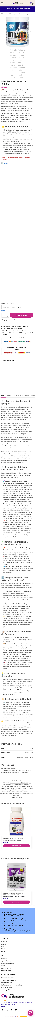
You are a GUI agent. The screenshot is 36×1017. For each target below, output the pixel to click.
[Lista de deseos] (29, 809)
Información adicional (22, 395)
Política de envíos (6, 982)
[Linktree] (7, 1010)
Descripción (10, 395)
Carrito (3, 966)
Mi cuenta (4, 958)
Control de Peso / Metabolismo (14, 14)
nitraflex (30, 790)
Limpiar (3, 310)
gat (8, 788)
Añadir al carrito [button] (16, 845)
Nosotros (4, 941)
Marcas (3, 944)
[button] (31, 3)
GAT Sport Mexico (21, 788)
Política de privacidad (7, 978)
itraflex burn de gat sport (20, 790)
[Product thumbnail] (6, 370)
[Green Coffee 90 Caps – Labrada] (16, 821)
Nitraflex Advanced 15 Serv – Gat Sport (14, 896)
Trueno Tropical (16, 307)
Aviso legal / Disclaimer (8, 990)
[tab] (3, 395)
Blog (2, 946)
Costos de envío (6, 970)
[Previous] (30, 360)
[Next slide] (30, 32)
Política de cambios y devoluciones (12, 985)
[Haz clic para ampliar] (17, 32)
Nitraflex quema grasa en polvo (19, 791)
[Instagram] (16, 1010)
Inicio (2, 14)
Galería (3, 395)
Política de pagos (6, 987)
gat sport (12, 788)
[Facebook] (11, 1010)
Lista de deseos (6, 968)
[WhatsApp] (2, 1010)
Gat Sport (19, 797)
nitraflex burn (6, 791)
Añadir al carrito (21, 315)
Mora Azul (6, 307)
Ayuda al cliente (6, 961)
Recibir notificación (16, 902)
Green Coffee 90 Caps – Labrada (12, 840)
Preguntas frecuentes (7, 963)
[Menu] (4, 3)
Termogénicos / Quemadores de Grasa (21, 786)
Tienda (3, 949)
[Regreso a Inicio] (17, 995)
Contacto (4, 951)
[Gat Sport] (17, 231)
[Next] (32, 360)
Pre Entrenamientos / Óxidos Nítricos (14, 893)
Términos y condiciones (8, 980)
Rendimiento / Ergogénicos (11, 894)
